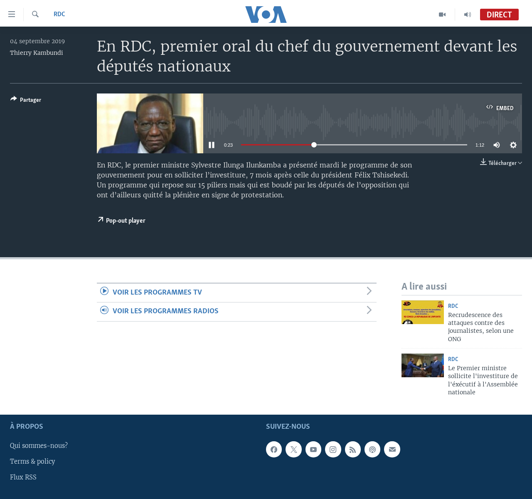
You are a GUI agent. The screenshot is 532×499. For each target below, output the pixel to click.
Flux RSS (23, 478)
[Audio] (467, 14)
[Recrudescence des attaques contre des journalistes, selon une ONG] (422, 312)
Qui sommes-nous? (39, 446)
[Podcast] (372, 449)
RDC (59, 14)
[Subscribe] (392, 449)
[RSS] (353, 449)
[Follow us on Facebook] (274, 449)
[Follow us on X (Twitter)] (293, 449)
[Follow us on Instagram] (333, 449)
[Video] (442, 14)
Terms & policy (32, 462)
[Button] (25, 101)
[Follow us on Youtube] (313, 449)
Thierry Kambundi (36, 53)
